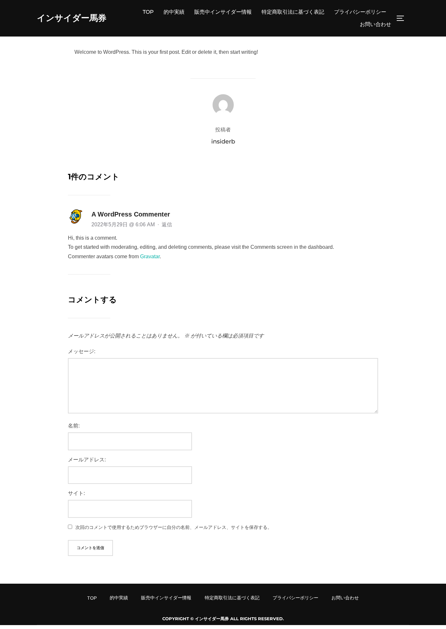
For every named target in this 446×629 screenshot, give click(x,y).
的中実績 (174, 12)
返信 (167, 224)
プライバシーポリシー (360, 12)
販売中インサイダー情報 (223, 12)
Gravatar (150, 256)
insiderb (223, 141)
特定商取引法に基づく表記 (293, 12)
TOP (148, 12)
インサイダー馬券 (71, 18)
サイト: (76, 493)
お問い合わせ (375, 24)
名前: (74, 425)
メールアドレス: (87, 459)
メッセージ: (81, 351)
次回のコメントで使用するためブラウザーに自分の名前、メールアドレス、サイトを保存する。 (173, 527)
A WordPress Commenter (130, 214)
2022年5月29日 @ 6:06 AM (123, 224)
